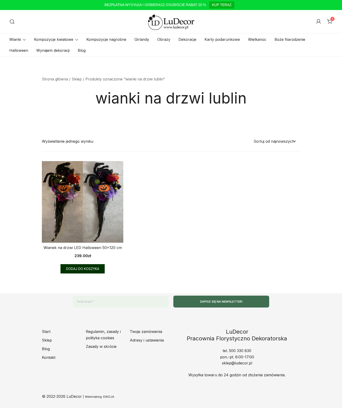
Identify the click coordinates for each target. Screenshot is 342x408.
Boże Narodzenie (290, 39)
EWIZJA (108, 396)
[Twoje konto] (318, 22)
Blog (82, 50)
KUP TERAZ (221, 5)
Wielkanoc (257, 39)
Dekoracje (187, 39)
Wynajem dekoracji (53, 50)
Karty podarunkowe (222, 39)
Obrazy (163, 39)
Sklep (77, 79)
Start (46, 331)
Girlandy (141, 39)
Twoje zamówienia (146, 331)
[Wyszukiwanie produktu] (12, 21)
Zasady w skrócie (101, 346)
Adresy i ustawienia (147, 340)
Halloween (18, 50)
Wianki (15, 39)
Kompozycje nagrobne (106, 39)
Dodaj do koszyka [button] (82, 269)
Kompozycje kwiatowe (53, 39)
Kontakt (48, 357)
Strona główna (55, 79)
